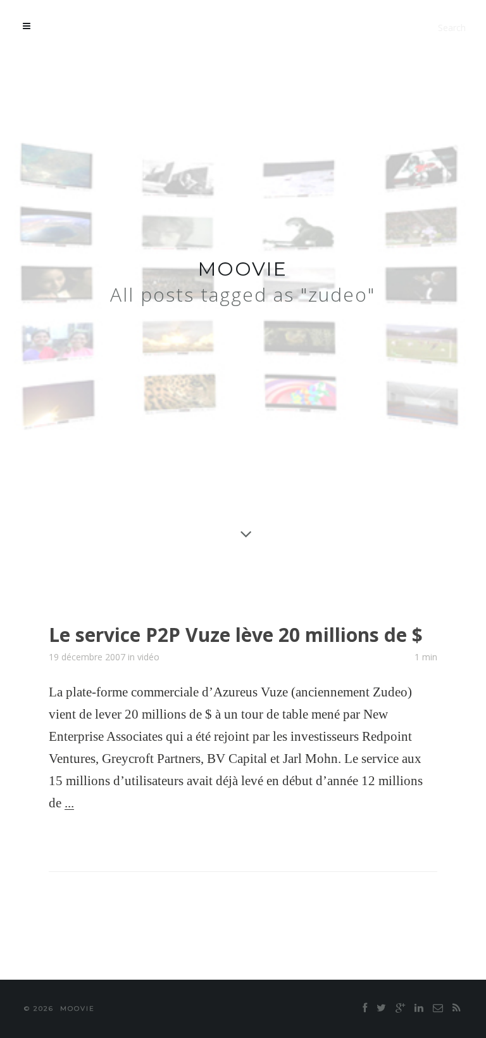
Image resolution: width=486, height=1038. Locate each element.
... (69, 803)
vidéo (148, 657)
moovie (242, 269)
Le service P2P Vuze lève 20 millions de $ (236, 635)
